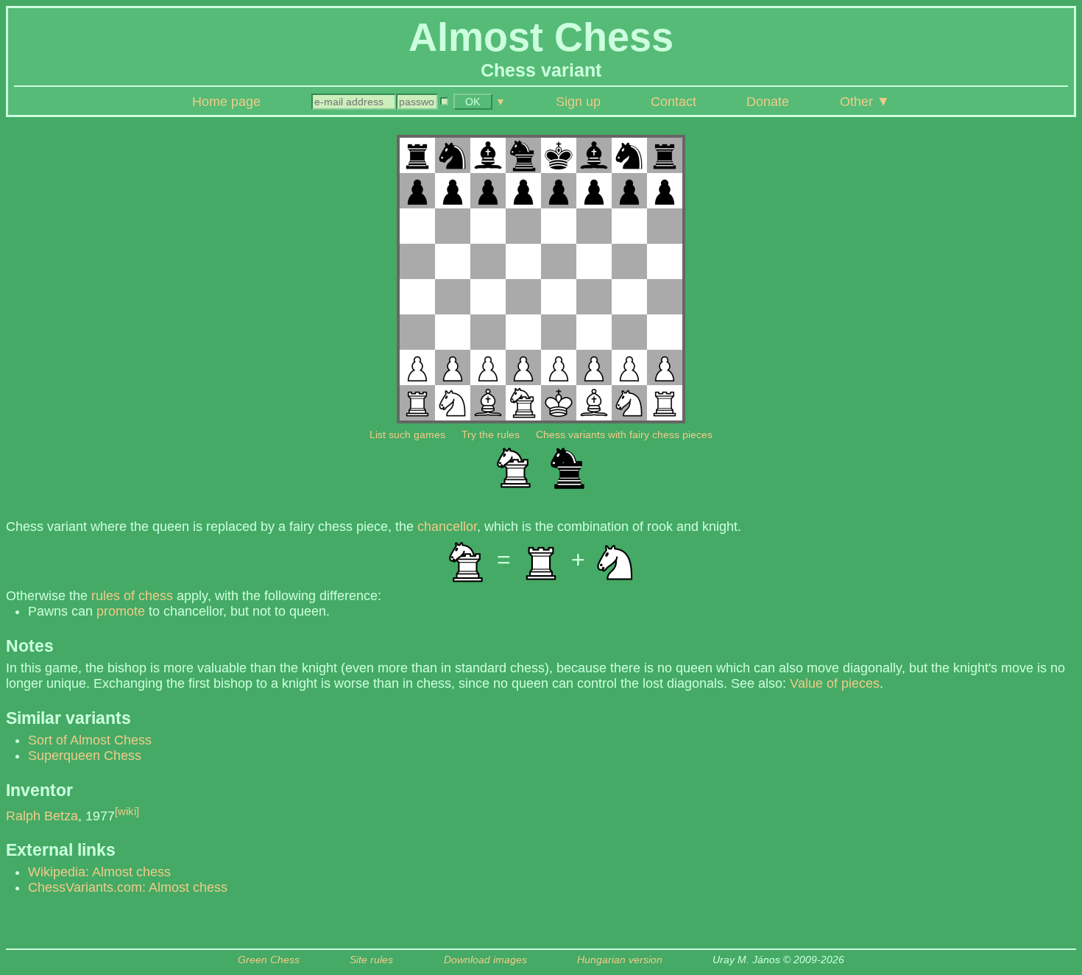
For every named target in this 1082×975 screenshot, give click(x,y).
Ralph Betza (42, 816)
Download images (485, 959)
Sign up (578, 101)
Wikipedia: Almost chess (99, 872)
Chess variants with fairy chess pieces (624, 434)
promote (120, 611)
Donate (767, 101)
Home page (226, 101)
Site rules (371, 959)
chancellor (447, 526)
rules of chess (132, 595)
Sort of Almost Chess (90, 740)
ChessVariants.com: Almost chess (127, 887)
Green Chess (269, 959)
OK (472, 102)
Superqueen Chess (84, 755)
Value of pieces (835, 683)
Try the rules (491, 434)
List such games (407, 434)
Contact (673, 101)
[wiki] (127, 811)
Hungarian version (619, 959)
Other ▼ (865, 101)
